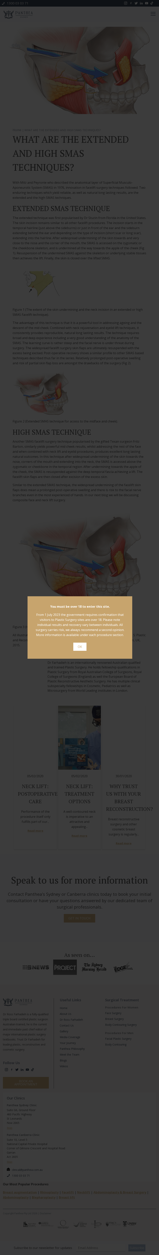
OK (80, 647)
